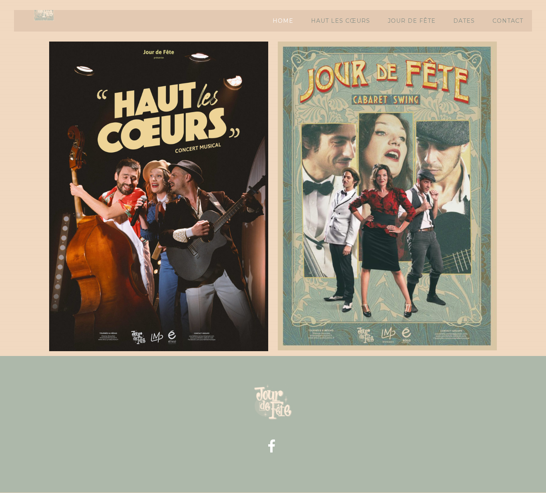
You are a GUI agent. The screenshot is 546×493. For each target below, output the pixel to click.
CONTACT (507, 20)
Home (283, 20)
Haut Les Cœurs (340, 20)
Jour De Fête (412, 20)
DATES (464, 20)
